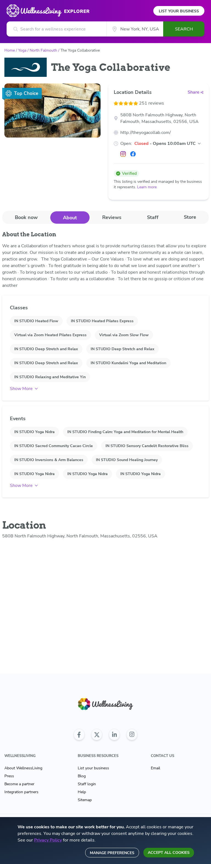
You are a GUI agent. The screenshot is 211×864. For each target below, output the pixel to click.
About (70, 217)
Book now (26, 217)
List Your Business (179, 11)
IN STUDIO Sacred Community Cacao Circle (53, 445)
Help (82, 792)
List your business (93, 768)
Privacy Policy (48, 840)
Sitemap (85, 800)
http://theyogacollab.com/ (145, 133)
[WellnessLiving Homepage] (105, 704)
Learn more (147, 187)
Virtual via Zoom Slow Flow (124, 335)
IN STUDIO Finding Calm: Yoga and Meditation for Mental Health (125, 431)
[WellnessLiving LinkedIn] (114, 734)
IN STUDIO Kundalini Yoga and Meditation (128, 363)
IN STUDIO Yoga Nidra (34, 431)
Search (184, 29)
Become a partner (19, 784)
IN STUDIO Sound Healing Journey (127, 459)
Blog (82, 776)
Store (190, 217)
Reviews (111, 217)
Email (155, 768)
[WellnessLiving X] (96, 734)
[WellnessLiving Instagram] (131, 734)
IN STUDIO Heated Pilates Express (102, 321)
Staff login (87, 784)
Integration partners (21, 792)
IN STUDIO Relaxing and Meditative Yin (50, 377)
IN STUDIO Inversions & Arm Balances (48, 459)
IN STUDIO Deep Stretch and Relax (46, 349)
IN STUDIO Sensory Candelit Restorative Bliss (147, 445)
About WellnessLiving (23, 768)
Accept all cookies (169, 852)
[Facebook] (133, 154)
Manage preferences (112, 852)
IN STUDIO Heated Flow (36, 321)
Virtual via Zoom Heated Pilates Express (50, 335)
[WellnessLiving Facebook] (79, 734)
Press (9, 776)
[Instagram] (123, 154)
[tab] (26, 217)
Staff (153, 217)
